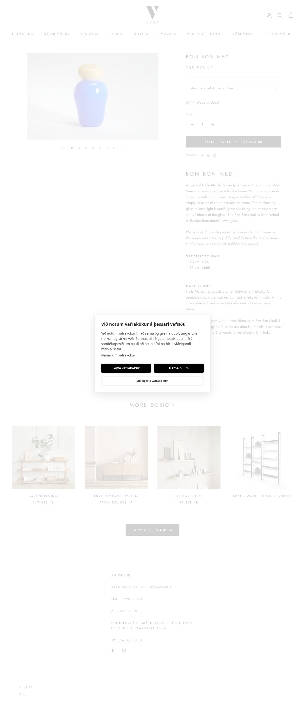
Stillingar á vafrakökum (153, 380)
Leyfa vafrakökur (126, 368)
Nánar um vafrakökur (118, 355)
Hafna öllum (179, 368)
